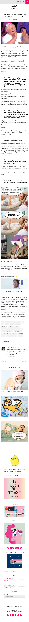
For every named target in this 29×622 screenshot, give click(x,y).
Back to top (24, 620)
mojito (3, 331)
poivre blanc (17, 331)
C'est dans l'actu (7, 578)
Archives (6, 594)
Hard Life (6, 580)
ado (3, 321)
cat (23, 321)
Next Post (24, 361)
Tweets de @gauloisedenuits (10, 571)
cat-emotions (23, 297)
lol (22, 328)
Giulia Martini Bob (13, 339)
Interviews (6, 583)
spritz (3, 335)
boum (19, 321)
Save (7, 341)
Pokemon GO (5, 333)
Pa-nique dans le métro (7, 417)
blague (14, 321)
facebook (11, 326)
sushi (7, 335)
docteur (18, 324)
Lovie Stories (6, 587)
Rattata (15, 333)
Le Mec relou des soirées (8, 442)
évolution (4, 326)
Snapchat (20, 333)
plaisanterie (10, 331)
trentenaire (14, 335)
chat (3, 324)
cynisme (12, 324)
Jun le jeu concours (8, 585)
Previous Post (6, 361)
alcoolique (8, 321)
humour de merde (6, 328)
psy (10, 333)
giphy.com (8, 301)
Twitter (20, 335)
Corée (7, 324)
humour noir (16, 328)
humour (17, 326)
